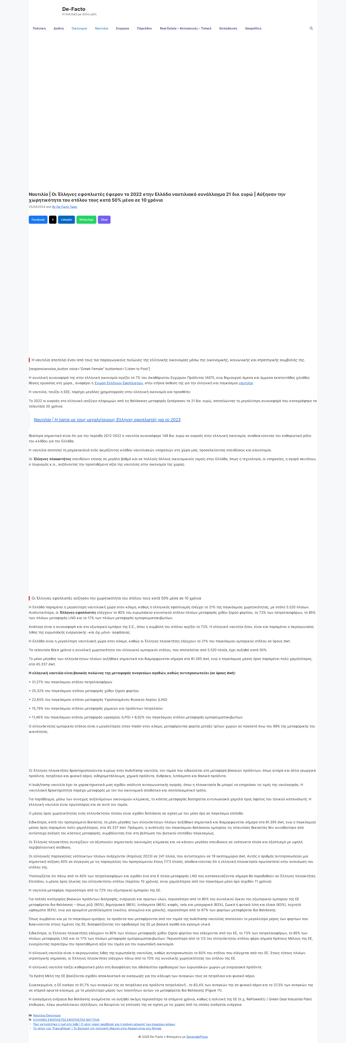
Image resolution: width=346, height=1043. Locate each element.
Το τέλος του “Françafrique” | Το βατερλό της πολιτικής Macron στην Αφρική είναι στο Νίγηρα (97, 1028)
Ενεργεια (122, 28)
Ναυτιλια (101, 28)
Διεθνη (59, 28)
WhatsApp (86, 219)
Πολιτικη (39, 28)
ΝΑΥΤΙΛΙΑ (93, 1019)
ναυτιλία (246, 383)
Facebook (38, 219)
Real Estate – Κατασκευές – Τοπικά (185, 28)
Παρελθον (144, 28)
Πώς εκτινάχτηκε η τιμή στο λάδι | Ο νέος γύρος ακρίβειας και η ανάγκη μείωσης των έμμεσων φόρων (104, 1024)
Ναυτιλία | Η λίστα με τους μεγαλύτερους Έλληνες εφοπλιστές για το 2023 (107, 419)
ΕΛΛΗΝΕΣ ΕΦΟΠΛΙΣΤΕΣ (49, 1019)
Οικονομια (79, 28)
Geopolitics (253, 28)
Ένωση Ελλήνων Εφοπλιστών (119, 383)
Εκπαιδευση (228, 28)
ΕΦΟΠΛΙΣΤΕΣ (76, 1019)
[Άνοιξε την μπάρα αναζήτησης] (311, 28)
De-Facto (73, 9)
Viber (104, 219)
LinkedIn (66, 219)
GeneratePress (197, 1037)
